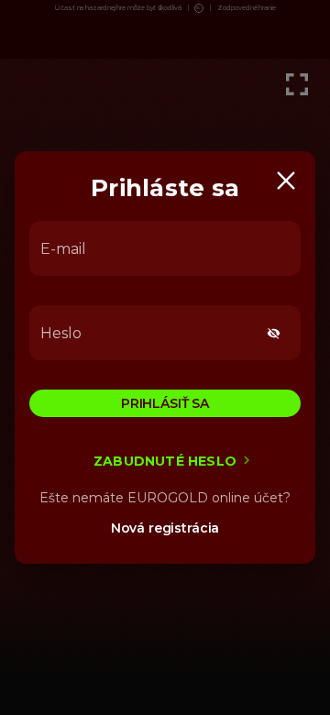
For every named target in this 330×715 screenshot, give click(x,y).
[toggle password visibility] (273, 333)
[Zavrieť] (286, 180)
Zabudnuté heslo (165, 461)
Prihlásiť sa (165, 403)
